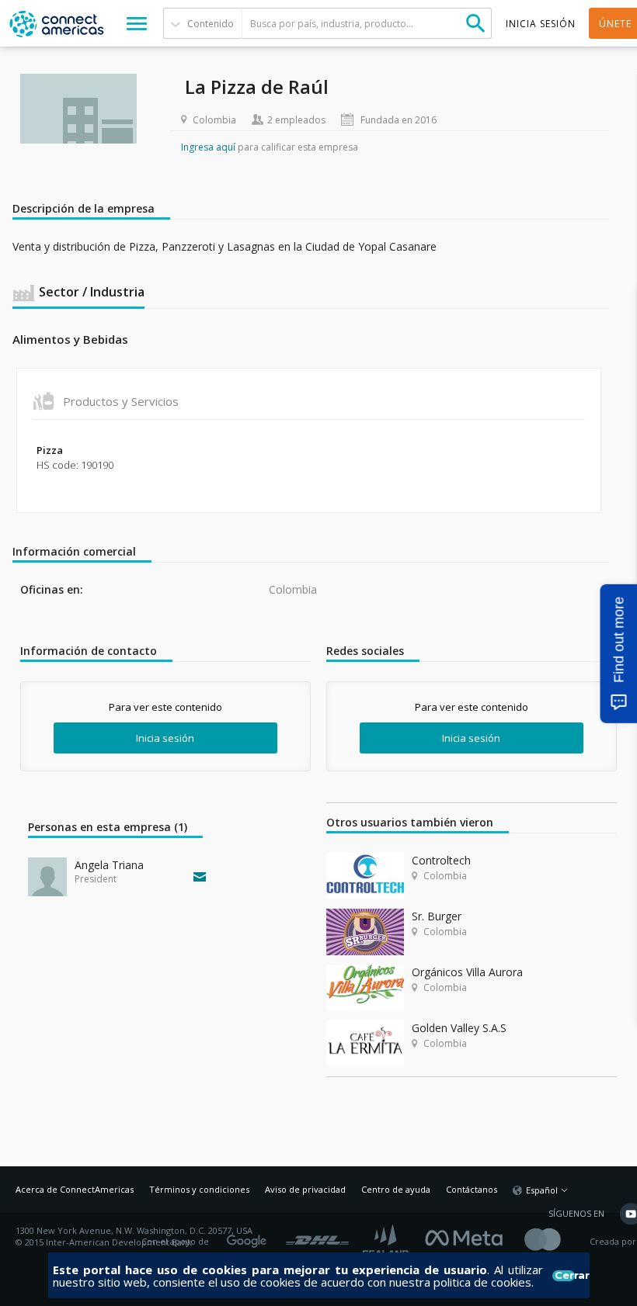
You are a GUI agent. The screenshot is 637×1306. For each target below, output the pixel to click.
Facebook (467, 1236)
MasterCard (555, 1242)
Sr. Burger (436, 916)
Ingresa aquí (208, 147)
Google (249, 1236)
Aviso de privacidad (305, 1189)
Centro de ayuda (395, 1189)
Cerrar (564, 1275)
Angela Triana (109, 864)
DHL (317, 1236)
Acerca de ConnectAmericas (75, 1189)
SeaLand (387, 1242)
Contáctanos (471, 1189)
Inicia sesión (165, 738)
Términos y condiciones (199, 1189)
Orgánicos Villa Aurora (467, 972)
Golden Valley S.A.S (459, 1027)
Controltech (441, 860)
